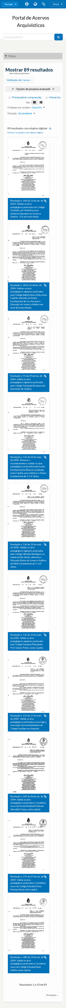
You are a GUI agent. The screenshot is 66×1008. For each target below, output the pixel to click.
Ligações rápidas (27, 4)
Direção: (12, 113)
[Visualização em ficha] (34, 102)
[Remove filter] (31, 80)
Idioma (35, 4)
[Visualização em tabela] (41, 102)
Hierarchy (54, 97)
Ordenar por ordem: (19, 107)
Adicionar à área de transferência (45, 201)
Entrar (56, 4)
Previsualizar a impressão (26, 97)
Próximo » (52, 995)
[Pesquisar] (58, 37)
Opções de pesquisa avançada (33, 88)
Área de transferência (43, 4)
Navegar (9, 4)
